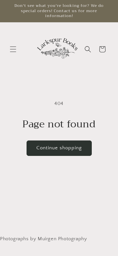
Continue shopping (59, 148)
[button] (13, 49)
